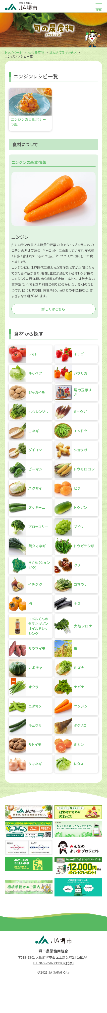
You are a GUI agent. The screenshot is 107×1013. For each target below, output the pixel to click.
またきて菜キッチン (63, 52)
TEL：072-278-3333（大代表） (53, 963)
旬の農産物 (36, 52)
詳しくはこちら (53, 308)
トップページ (14, 52)
